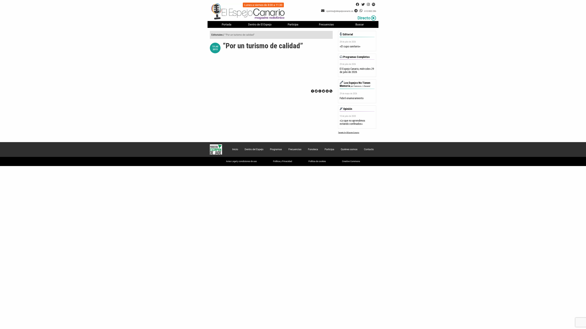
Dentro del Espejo (254, 149)
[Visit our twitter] (363, 4)
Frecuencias (326, 24)
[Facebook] (312, 91)
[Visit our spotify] (373, 4)
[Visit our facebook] (357, 4)
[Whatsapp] (319, 91)
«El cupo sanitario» (350, 46)
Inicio (235, 149)
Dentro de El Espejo (259, 24)
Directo (364, 18)
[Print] (327, 91)
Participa (293, 24)
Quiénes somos (349, 149)
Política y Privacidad (282, 161)
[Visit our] (323, 10)
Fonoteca (313, 149)
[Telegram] (323, 91)
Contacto (369, 149)
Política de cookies (317, 161)
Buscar (359, 24)
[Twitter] (316, 91)
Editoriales (217, 34)
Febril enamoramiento (352, 98)
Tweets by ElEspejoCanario (348, 132)
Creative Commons (351, 161)
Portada (226, 24)
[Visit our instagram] (368, 4)
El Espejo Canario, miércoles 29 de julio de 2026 (357, 70)
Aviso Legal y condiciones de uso (241, 161)
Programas (276, 149)
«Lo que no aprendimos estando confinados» (352, 122)
